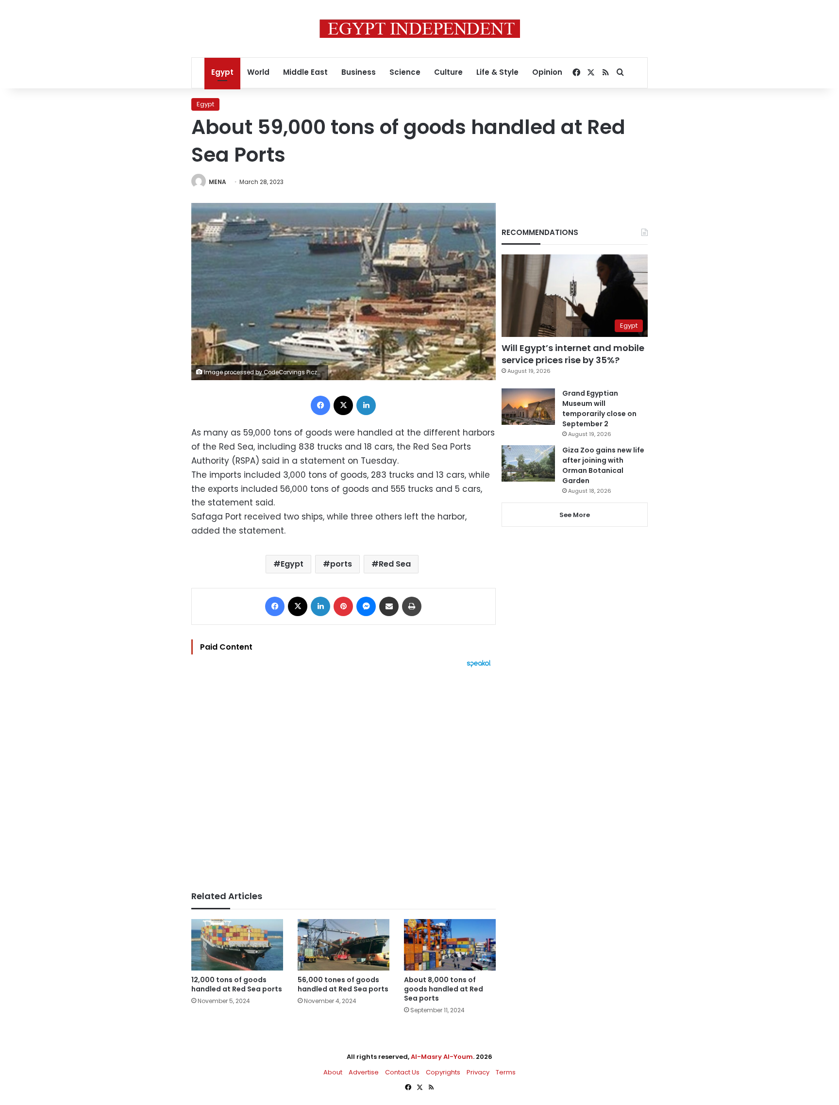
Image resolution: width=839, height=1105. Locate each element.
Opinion (547, 72)
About (332, 1072)
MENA (217, 182)
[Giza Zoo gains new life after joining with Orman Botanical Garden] (528, 463)
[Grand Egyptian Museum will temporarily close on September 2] (528, 406)
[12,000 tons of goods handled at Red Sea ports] (237, 945)
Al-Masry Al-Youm (442, 1056)
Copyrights (443, 1072)
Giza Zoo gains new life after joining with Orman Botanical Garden (603, 465)
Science (404, 72)
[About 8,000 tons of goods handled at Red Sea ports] (450, 945)
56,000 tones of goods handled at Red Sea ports (343, 984)
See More (574, 514)
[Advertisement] (343, 774)
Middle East (305, 72)
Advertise (364, 1072)
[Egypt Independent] (419, 28)
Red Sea (395, 563)
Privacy (478, 1072)
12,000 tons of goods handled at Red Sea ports (236, 984)
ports (341, 563)
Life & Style (497, 72)
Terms (506, 1072)
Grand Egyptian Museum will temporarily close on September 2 (599, 408)
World (258, 72)
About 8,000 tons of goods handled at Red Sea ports (443, 989)
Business (358, 72)
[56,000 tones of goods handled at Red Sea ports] (343, 945)
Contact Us (402, 1072)
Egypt (222, 72)
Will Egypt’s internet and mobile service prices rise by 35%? (573, 354)
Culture (448, 72)
